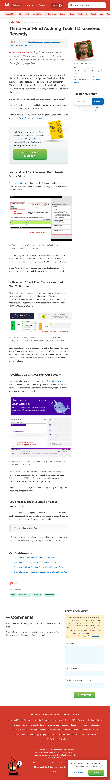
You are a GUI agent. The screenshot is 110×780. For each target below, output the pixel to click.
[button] (103, 5)
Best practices (30, 720)
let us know (95, 636)
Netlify (59, 755)
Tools (30, 42)
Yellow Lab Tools (18, 338)
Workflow (63, 739)
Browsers (47, 42)
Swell (73, 755)
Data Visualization (86, 720)
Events (42, 5)
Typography (41, 734)
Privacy (67, 729)
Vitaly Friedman (48, 752)
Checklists (63, 720)
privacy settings (95, 766)
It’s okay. (96, 772)
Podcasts (54, 771)
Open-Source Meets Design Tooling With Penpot (34, 557)
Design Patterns (21, 725)
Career (53, 720)
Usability (67, 734)
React (93, 14)
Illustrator (95, 725)
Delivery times (53, 767)
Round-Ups (21, 734)
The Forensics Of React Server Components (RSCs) (35, 562)
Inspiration (20, 729)
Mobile (43, 729)
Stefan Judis (14, 22)
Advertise (63, 767)
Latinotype (58, 758)
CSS (27, 14)
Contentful (91, 68)
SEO (31, 734)
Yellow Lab (27, 296)
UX (20, 14)
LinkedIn (31, 45)
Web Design (51, 739)
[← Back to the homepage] (7, 5)
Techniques (55, 42)
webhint (15, 461)
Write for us (37, 763)
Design (62, 14)
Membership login (40, 767)
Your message (70, 643)
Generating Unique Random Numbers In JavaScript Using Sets (40, 572)
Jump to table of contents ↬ (30, 154)
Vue (101, 14)
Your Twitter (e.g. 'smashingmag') (78, 680)
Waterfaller (25, 183)
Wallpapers (82, 14)
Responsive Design (90, 729)
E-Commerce (53, 725)
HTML (84, 725)
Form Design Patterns (30, 139)
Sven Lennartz (62, 752)
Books (29, 5)
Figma (71, 14)
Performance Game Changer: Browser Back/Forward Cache (39, 567)
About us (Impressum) (58, 763)
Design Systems (37, 725)
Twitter (24, 45)
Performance (51, 14)
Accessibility (10, 14)
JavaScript (37, 14)
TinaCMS (65, 755)
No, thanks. (79, 772)
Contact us (46, 763)
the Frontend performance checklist (29, 118)
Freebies (74, 725)
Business (43, 720)
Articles (16, 5)
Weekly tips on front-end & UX (88, 108)
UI (59, 734)
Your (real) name (71, 668)
